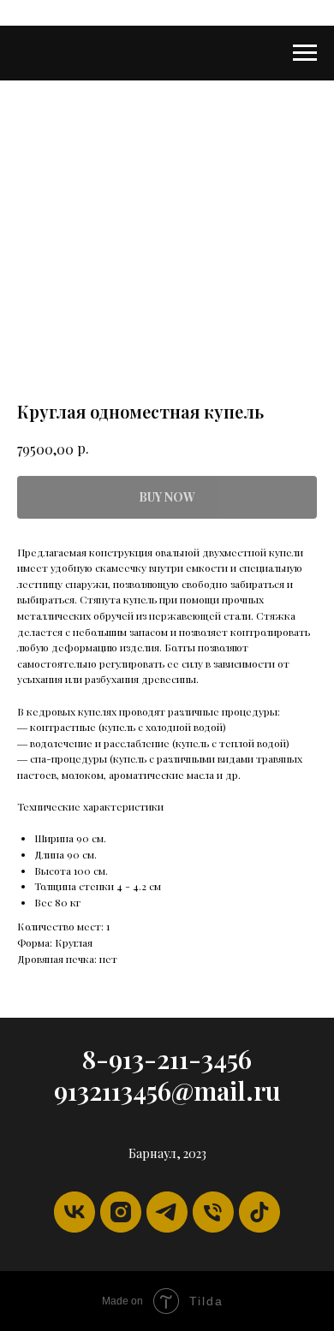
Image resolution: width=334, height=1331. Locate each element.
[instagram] (120, 1212)
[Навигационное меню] (305, 53)
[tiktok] (259, 1212)
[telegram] (167, 1212)
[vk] (74, 1212)
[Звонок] (213, 1212)
